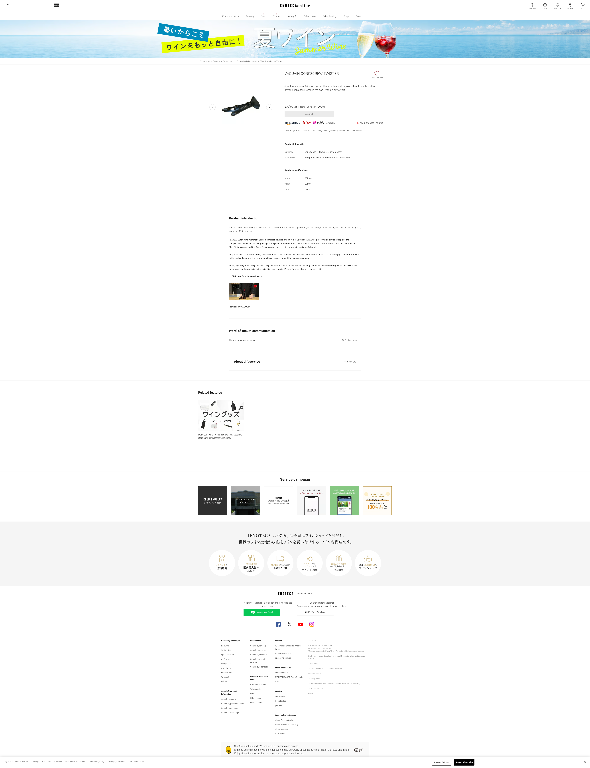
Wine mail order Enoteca (210, 61)
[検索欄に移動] (8, 5)
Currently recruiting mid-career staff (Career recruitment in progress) (334, 684)
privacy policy (313, 664)
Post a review (350, 340)
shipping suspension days (354, 651)
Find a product (229, 16)
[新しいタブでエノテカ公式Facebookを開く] (278, 624)
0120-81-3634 (327, 645)
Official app (320, 612)
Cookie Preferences (315, 689)
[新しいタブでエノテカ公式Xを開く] (289, 624)
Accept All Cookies (464, 762)
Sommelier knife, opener (247, 61)
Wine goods (228, 61)
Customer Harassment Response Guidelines (325, 669)
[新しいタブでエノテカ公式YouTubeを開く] (300, 624)
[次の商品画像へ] (269, 107)
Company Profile (314, 679)
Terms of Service (314, 674)
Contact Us (312, 640)
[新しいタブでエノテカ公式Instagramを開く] (311, 624)
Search (56, 5)
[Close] (585, 762)
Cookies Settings (441, 762)
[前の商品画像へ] (212, 107)
